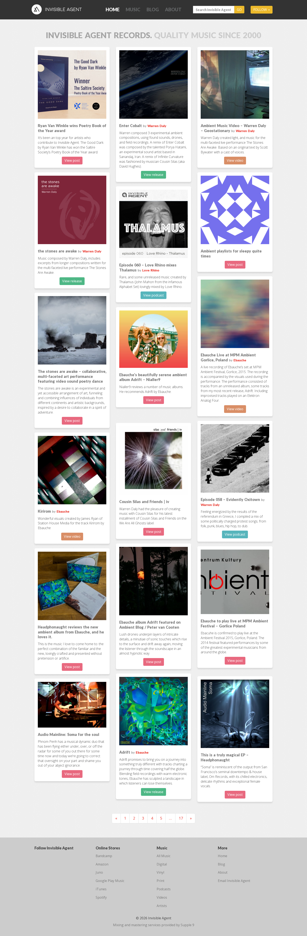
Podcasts (164, 889)
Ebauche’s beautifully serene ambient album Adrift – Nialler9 (153, 377)
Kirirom (44, 511)
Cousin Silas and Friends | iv (144, 501)
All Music (163, 856)
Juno (99, 872)
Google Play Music (110, 880)
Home (112, 9)
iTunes (101, 889)
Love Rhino (150, 270)
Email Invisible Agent (234, 880)
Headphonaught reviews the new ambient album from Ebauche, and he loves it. (71, 632)
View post (72, 160)
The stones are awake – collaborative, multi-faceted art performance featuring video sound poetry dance (72, 376)
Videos (162, 897)
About (173, 9)
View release (153, 174)
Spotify (101, 897)
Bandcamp (104, 856)
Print (160, 880)
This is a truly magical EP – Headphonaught (225, 757)
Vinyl (160, 872)
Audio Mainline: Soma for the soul (68, 734)
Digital (162, 864)
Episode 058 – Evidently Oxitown (230, 499)
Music (133, 9)
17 (181, 818)
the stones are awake (57, 251)
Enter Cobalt (130, 125)
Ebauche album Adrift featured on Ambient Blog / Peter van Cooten (150, 624)
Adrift (124, 752)
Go (239, 9)
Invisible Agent (60, 9)
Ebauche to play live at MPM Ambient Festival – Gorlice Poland (234, 623)
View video (235, 160)
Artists (162, 905)
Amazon (102, 864)
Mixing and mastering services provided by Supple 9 (153, 925)
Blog (153, 9)
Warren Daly (156, 126)
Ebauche (239, 360)
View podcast (153, 295)
